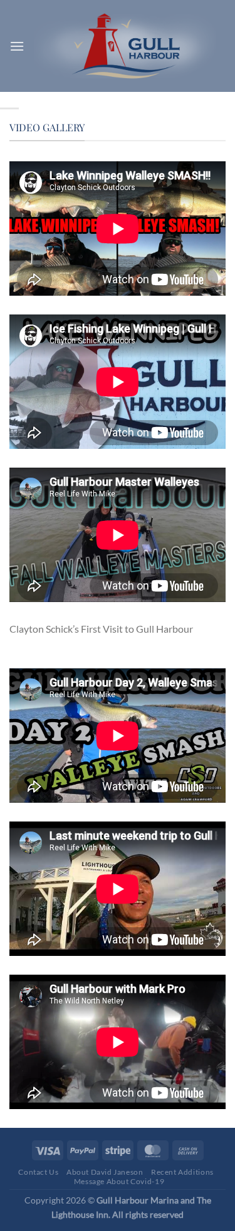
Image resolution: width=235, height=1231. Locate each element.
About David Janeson (105, 1172)
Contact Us (38, 1172)
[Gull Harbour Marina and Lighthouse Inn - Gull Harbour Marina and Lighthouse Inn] (125, 46)
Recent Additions (182, 1172)
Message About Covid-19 (119, 1181)
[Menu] (16, 46)
